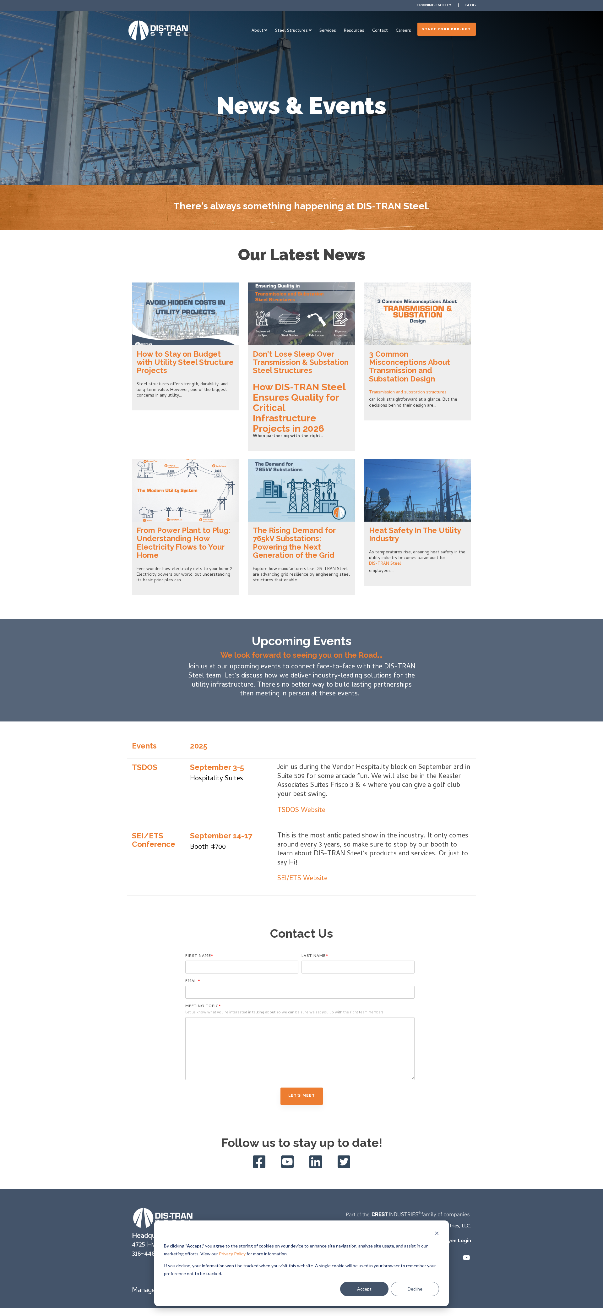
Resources (354, 31)
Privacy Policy (232, 1253)
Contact (380, 31)
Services (327, 31)
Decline (415, 1288)
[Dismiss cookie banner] (437, 1234)
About (257, 31)
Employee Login (452, 1241)
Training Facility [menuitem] (433, 6)
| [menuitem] (458, 6)
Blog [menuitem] (470, 6)
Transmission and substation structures (408, 393)
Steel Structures (291, 31)
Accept (364, 1288)
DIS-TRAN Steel (385, 564)
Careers (403, 31)
